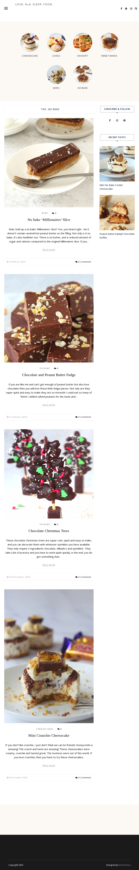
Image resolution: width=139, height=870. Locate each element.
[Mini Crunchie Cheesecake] (49, 656)
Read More (49, 249)
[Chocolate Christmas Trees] (49, 474)
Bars (45, 213)
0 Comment (84, 261)
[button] (6, 8)
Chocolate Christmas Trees (48, 531)
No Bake (44, 368)
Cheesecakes (44, 729)
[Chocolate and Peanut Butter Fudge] (49, 318)
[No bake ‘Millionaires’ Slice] (49, 162)
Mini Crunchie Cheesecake (48, 735)
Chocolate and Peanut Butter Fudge (49, 375)
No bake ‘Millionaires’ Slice (49, 220)
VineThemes (125, 865)
